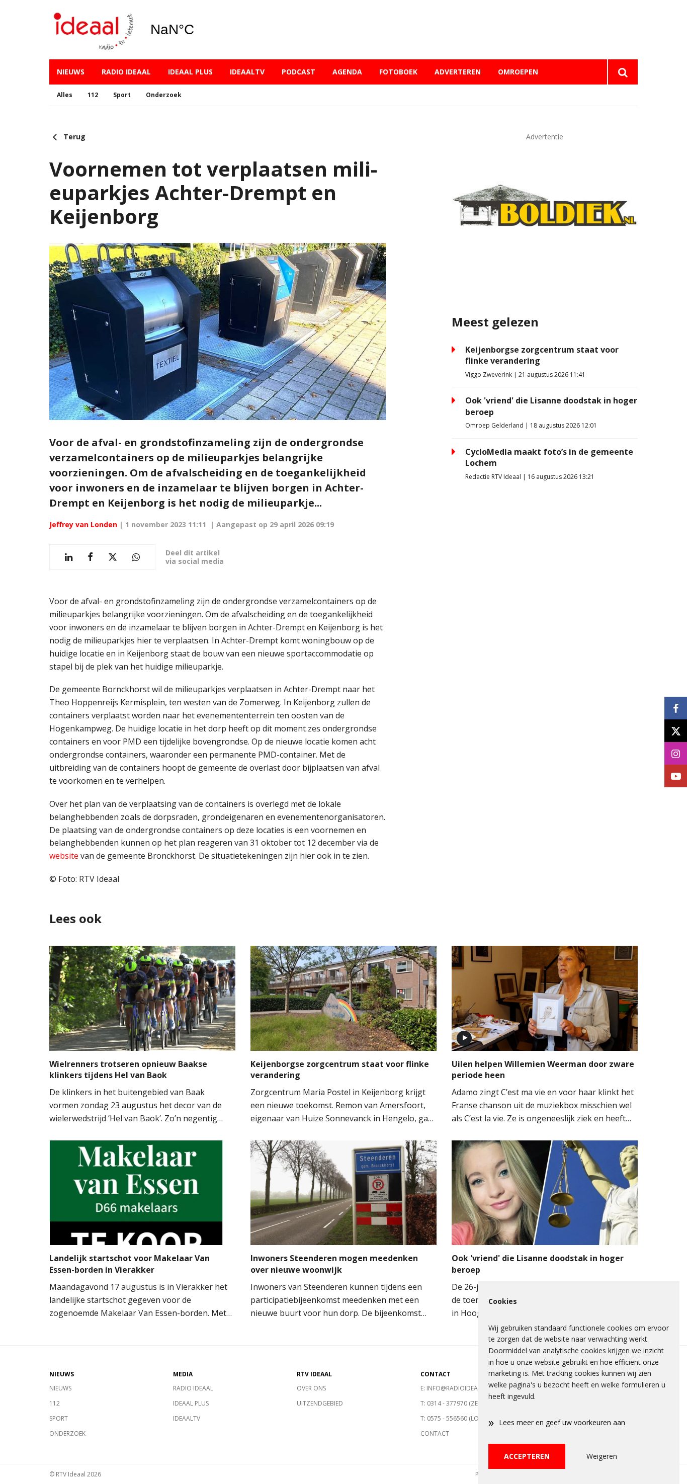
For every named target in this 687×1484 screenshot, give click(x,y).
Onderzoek (164, 95)
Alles (64, 95)
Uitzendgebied (320, 1403)
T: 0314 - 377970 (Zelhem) (457, 1403)
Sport (122, 95)
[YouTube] (675, 776)
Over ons (311, 1388)
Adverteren (458, 71)
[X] (675, 730)
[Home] (92, 30)
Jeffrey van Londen (83, 524)
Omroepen (518, 71)
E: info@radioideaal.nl (457, 1388)
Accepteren (527, 1456)
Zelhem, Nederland (197, 29)
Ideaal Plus (190, 71)
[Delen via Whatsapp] (136, 557)
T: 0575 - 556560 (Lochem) (458, 1418)
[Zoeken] (622, 72)
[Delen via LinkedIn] (68, 557)
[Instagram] (675, 753)
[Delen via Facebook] (90, 557)
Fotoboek (398, 71)
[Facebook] (675, 708)
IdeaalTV (247, 71)
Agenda (347, 71)
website (63, 855)
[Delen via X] (113, 557)
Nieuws (70, 71)
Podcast (298, 71)
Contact (434, 1433)
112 (93, 95)
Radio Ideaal (126, 71)
